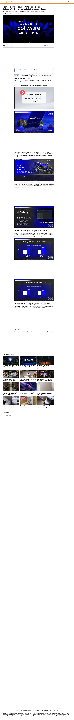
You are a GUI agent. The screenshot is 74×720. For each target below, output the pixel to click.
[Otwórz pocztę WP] (59, 2)
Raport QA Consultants (19, 80)
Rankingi (35, 1)
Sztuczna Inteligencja (43, 1)
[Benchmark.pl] (11, 2)
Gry (51, 1)
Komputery (25, 1)
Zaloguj (66, 1)
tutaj (47, 310)
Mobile (18, 1)
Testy (31, 1)
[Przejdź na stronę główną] (4, 2)
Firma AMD (16, 74)
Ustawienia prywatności (53, 710)
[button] (62, 1)
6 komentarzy (45, 45)
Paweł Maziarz (8, 45)
